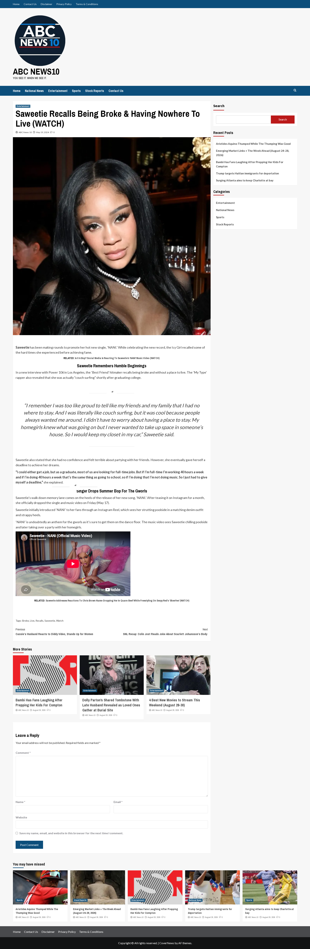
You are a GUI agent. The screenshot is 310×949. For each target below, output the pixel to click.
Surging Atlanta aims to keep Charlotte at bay (244, 180)
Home (16, 4)
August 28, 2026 (106, 715)
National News (34, 91)
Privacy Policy (64, 4)
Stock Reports (94, 91)
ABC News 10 (25, 132)
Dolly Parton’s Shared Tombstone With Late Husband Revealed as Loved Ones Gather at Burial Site (111, 705)
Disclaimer (46, 4)
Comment (23, 752)
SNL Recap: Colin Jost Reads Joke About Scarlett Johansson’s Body (165, 631)
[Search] (295, 90)
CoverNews (166, 943)
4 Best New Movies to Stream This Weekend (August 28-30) (174, 702)
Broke (25, 620)
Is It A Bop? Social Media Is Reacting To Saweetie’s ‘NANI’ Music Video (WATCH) (117, 358)
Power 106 (56, 372)
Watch (60, 620)
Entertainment (57, 91)
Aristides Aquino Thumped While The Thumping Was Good (253, 143)
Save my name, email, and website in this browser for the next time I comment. (71, 833)
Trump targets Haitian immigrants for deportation (247, 173)
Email (118, 802)
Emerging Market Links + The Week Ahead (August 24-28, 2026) (252, 153)
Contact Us (30, 4)
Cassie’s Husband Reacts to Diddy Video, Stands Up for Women (54, 631)
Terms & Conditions (87, 4)
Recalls (39, 620)
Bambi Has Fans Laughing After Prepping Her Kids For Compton (39, 702)
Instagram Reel (108, 510)
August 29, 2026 (39, 710)
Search (218, 105)
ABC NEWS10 (36, 71)
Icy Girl (177, 347)
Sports (76, 91)
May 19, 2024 (42, 132)
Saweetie (49, 620)
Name (20, 802)
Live (32, 620)
